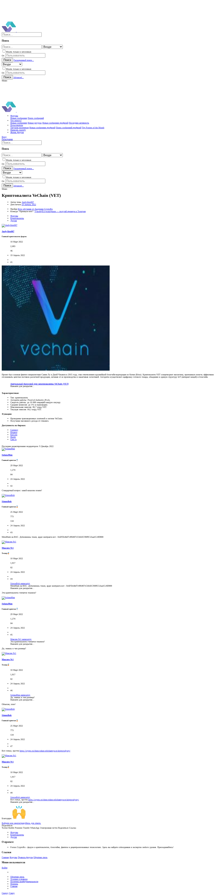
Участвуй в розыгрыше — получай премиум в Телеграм (60, 211)
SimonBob (7, 501)
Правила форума (25, 857)
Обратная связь (40, 857)
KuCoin (13, 434)
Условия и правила (18, 879)
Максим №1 (8, 548)
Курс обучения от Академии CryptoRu (35, 209)
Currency (14, 430)
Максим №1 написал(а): (21, 639)
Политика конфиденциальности (24, 881)
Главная (5, 857)
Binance (13, 432)
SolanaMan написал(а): (20, 695)
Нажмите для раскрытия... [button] (22, 386)
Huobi (13, 437)
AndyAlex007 (28, 202)
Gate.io (13, 439)
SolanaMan (7, 455)
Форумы (13, 857)
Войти (4, 867)
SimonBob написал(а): (20, 583)
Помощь (14, 884)
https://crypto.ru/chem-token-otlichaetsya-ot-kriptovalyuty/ (45, 751)
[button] (4, 80)
